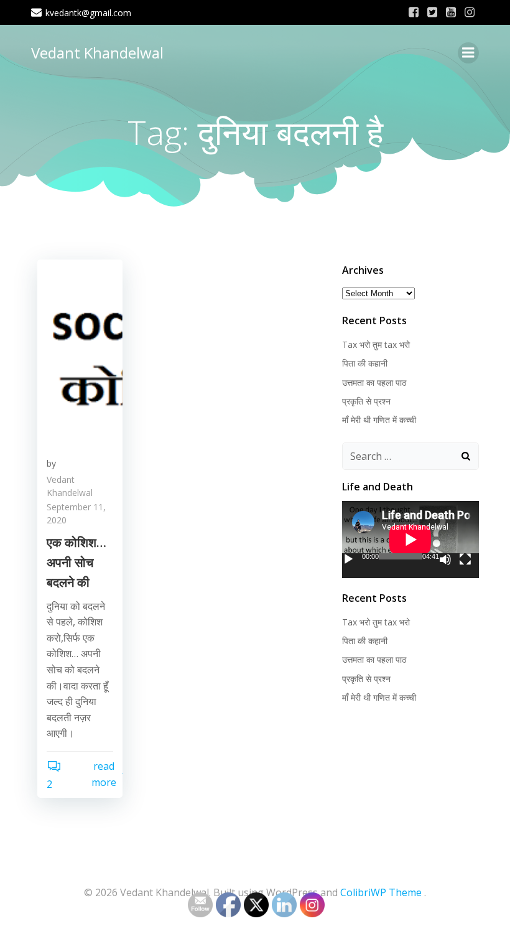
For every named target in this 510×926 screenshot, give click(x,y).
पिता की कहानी (364, 363)
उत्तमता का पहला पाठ (374, 382)
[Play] (348, 559)
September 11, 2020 (76, 513)
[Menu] (468, 52)
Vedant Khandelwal (97, 52)
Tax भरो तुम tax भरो (376, 344)
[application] (410, 539)
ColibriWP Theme (381, 892)
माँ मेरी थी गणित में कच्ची (379, 420)
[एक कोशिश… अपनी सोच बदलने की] (80, 351)
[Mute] (445, 559)
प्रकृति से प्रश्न (366, 401)
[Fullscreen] (465, 559)
